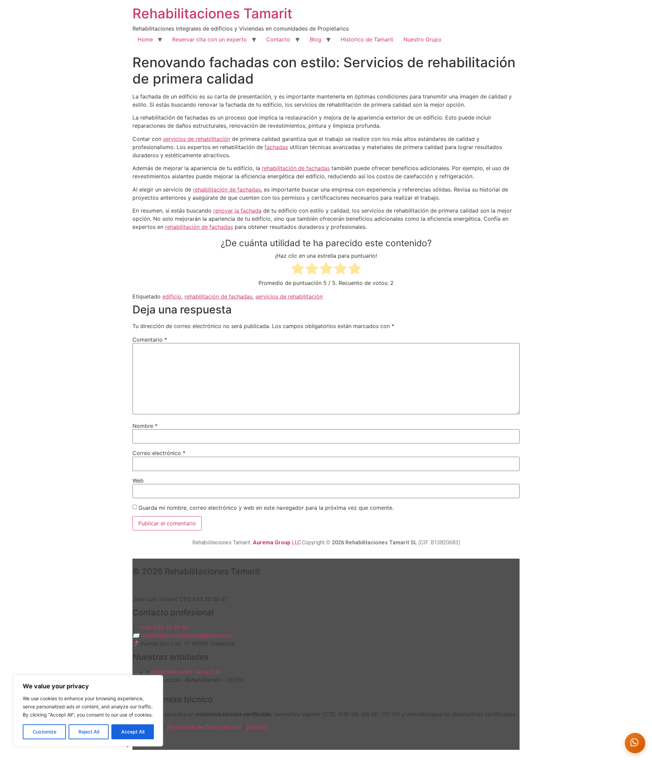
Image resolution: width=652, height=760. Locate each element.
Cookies (256, 727)
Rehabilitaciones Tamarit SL (186, 671)
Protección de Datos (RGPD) (204, 727)
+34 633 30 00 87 (164, 627)
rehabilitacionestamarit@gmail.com (186, 635)
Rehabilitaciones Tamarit (212, 13)
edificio (171, 296)
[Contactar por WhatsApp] (635, 743)
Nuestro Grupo (422, 39)
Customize (44, 732)
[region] (88, 710)
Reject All (88, 732)
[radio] (297, 269)
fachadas (276, 147)
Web (138, 480)
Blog (315, 39)
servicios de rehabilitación (196, 138)
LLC (277, 542)
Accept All (132, 732)
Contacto (278, 39)
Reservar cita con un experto (209, 39)
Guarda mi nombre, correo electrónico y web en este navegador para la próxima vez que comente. (266, 507)
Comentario (149, 339)
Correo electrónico (158, 453)
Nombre (145, 426)
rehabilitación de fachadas (296, 168)
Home (145, 39)
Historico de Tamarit (367, 39)
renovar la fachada (237, 210)
